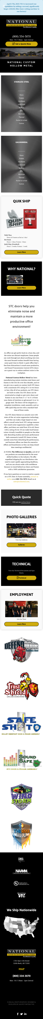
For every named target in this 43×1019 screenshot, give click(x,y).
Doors (21, 95)
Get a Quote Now (23, 44)
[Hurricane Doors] (21, 797)
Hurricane (21, 114)
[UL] (21, 883)
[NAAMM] (21, 871)
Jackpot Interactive (26, 1004)
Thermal (21, 117)
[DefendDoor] (21, 649)
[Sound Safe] (21, 760)
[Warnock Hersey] (21, 895)
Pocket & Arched (21, 120)
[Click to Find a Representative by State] (21, 927)
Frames (21, 98)
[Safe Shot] (21, 723)
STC (21, 111)
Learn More (21, 252)
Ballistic (21, 107)
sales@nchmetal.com (21, 481)
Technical (22, 578)
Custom (21, 123)
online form (25, 502)
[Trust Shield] (21, 686)
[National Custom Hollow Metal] (21, 24)
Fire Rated (21, 101)
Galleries (21, 545)
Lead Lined (21, 104)
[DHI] (21, 860)
